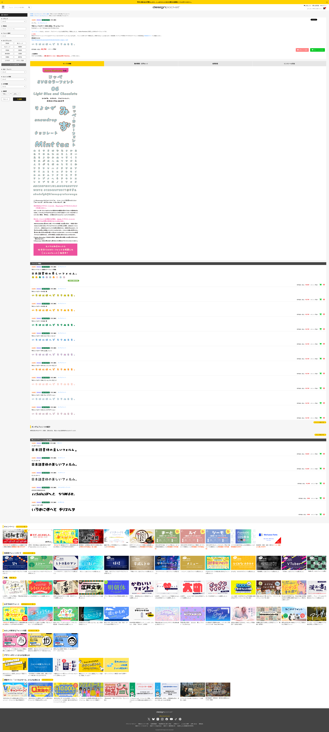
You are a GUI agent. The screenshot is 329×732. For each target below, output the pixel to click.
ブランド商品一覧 (319, 434)
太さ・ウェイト (7, 69)
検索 (20, 99)
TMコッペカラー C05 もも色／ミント (42, 350)
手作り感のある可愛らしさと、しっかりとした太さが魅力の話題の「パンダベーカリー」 (164, 2)
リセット (5, 99)
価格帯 (5, 91)
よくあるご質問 (185, 723)
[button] (2, 2)
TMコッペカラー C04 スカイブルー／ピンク (43, 336)
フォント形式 (6, 33)
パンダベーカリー (36, 446)
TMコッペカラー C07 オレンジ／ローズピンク (44, 365)
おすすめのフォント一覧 (27, 604)
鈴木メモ (59, 443)
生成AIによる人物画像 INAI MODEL (185, 726)
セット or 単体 (7, 76)
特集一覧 (12, 577)
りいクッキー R (36, 460)
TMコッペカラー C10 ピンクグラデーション (43, 410)
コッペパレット (36, 31)
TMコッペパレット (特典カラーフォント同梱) (44, 269)
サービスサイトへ (46, 679)
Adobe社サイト (148, 35)
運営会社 (201, 723)
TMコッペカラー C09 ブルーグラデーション (43, 395)
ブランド (5, 18)
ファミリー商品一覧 (319, 422)
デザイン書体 (46, 13)
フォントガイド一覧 (28, 553)
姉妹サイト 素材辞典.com (169, 726)
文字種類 (5, 84)
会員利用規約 (154, 723)
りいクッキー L (36, 475)
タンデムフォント (44, 15)
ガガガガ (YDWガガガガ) (38, 490)
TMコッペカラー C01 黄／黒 (39, 291)
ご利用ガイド (176, 723)
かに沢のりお (61, 502)
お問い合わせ (194, 723)
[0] (324, 9)
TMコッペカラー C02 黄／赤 (39, 306)
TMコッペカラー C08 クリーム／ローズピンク (44, 380)
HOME (31, 13)
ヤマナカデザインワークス (64, 487)
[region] (178, 276)
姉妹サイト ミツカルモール (141, 726)
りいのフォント (61, 457)
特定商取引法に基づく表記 (165, 723)
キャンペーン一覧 (21, 526)
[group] (15, 538)
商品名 (5, 26)
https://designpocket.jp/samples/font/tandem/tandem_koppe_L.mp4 (50, 40)
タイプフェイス (38, 13)
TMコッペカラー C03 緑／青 (39, 321)
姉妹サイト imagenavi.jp (155, 726)
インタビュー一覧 (33, 630)
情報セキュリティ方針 (143, 723)
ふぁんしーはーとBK (37, 505)
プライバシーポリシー (131, 723)
